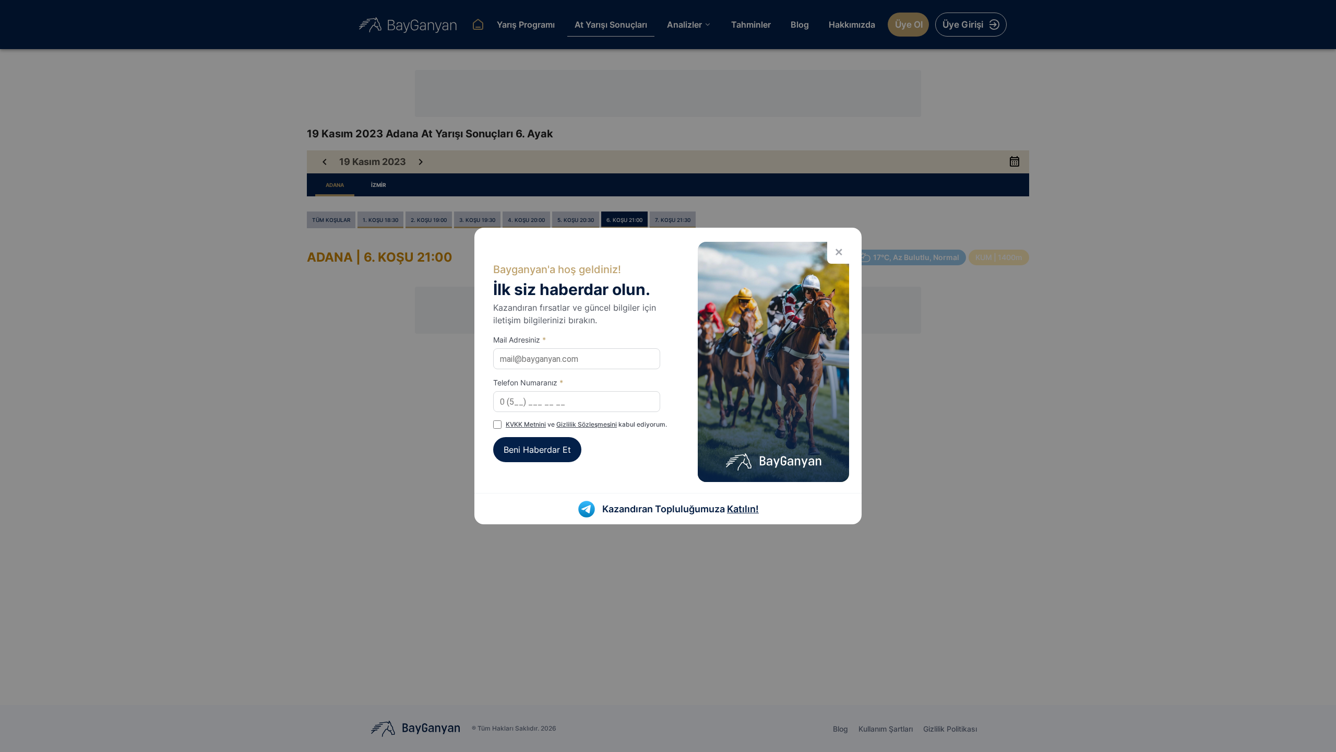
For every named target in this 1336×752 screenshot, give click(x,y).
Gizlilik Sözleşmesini (586, 424)
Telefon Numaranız (528, 382)
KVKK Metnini (526, 424)
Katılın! (743, 508)
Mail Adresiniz (519, 339)
